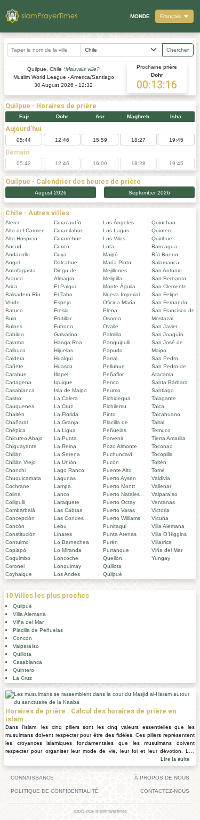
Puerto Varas (119, 510)
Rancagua (164, 246)
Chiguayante (21, 446)
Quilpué (112, 574)
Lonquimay (67, 566)
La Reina (65, 446)
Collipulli (15, 502)
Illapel (61, 374)
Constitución (20, 534)
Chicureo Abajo (24, 438)
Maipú (110, 254)
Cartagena (18, 382)
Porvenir (113, 438)
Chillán (13, 454)
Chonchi (15, 470)
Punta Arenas (120, 534)
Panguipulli (116, 342)
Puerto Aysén (119, 478)
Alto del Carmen (25, 230)
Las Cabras (68, 510)
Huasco (63, 366)
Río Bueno (164, 254)
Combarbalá (20, 510)
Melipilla (112, 278)
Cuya (60, 254)
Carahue (16, 374)
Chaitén (15, 414)
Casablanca (20, 390)
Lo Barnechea (71, 542)
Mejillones (115, 270)
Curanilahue (69, 230)
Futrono (63, 326)
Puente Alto (117, 470)
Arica (11, 286)
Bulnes (13, 326)
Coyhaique (18, 574)
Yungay (160, 558)
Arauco (14, 278)
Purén (110, 542)
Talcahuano (165, 414)
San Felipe (164, 294)
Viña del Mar (166, 550)
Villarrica (161, 542)
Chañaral (16, 422)
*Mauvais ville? (81, 69)
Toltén (158, 462)
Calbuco (15, 350)
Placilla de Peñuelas (38, 630)
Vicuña (160, 518)
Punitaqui (114, 526)
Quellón (112, 558)
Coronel (15, 566)
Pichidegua (117, 398)
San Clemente (169, 286)
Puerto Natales (121, 494)
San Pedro (164, 358)
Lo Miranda (68, 550)
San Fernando (169, 302)
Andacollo (17, 254)
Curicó (61, 246)
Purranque (116, 550)
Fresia (61, 310)
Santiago (162, 390)
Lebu (60, 526)
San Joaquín (167, 334)
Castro (13, 398)
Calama (14, 342)
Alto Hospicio (21, 238)
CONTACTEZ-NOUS (164, 791)
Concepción (20, 518)
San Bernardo (168, 278)
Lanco (61, 494)
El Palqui (65, 286)
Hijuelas (63, 350)
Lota (108, 246)
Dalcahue (65, 262)
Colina (13, 494)
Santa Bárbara (169, 382)
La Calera (66, 398)
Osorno (112, 318)
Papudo (113, 350)
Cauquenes (19, 406)
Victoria (160, 510)
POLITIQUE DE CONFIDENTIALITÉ (55, 791)
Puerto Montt (119, 486)
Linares (63, 534)
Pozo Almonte (120, 446)
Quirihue (161, 238)
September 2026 (149, 193)
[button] (174, 16)
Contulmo (17, 542)
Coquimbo (17, 558)
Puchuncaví (117, 454)
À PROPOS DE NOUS (161, 778)
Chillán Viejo (20, 462)
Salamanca (165, 262)
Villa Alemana (168, 526)
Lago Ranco (69, 470)
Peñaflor (113, 374)
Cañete (14, 366)
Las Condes (69, 518)
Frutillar (62, 318)
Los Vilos (114, 238)
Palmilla (112, 334)
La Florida (66, 414)
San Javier (164, 326)
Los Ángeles (118, 222)
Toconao (162, 446)
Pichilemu (114, 406)
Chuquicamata (23, 478)
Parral (110, 358)
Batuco (14, 310)
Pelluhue (114, 366)
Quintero (162, 230)
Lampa (62, 486)
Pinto (109, 414)
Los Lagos (116, 230)
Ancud (13, 246)
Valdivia (160, 478)
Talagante (163, 398)
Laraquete (66, 502)
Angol (12, 262)
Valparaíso (164, 494)
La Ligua (65, 430)
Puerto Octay (119, 502)
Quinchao (163, 222)
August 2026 (51, 193)
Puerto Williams (121, 518)
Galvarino (65, 334)
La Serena (67, 454)
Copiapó (15, 550)
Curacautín (67, 222)
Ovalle (110, 326)
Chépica (15, 430)
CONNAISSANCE (32, 778)
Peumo (112, 390)
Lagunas (65, 478)
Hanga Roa (68, 342)
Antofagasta (20, 270)
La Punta (65, 438)
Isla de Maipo (70, 390)
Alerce (13, 222)
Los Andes (67, 574)
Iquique (63, 382)
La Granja (66, 422)
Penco (111, 382)
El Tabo (63, 294)
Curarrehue (68, 238)
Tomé (158, 470)
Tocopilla (162, 454)
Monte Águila (119, 286)
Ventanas (163, 502)
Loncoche (66, 558)
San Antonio (166, 270)
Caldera (15, 358)
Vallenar (161, 486)
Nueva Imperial (121, 294)
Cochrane (17, 486)
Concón (15, 526)
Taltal (157, 422)
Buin (11, 318)
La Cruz (63, 406)
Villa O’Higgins (169, 534)
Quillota (112, 566)
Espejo (62, 302)
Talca (157, 406)
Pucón (111, 462)
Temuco (161, 430)
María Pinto (117, 262)
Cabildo (14, 334)
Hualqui (63, 358)
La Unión (65, 462)
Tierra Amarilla (168, 438)
